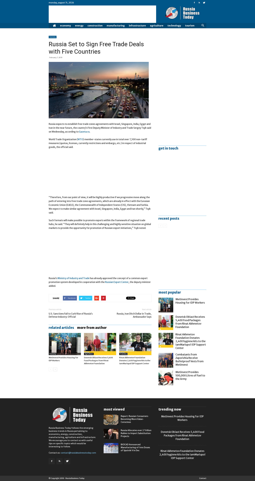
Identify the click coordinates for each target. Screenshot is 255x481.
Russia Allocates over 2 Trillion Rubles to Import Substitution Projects (136, 433)
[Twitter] (204, 2)
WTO (80, 139)
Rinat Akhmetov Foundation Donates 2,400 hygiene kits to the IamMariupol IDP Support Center (134, 360)
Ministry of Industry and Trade (73, 278)
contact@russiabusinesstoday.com (78, 452)
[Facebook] (194, 2)
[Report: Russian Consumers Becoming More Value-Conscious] (111, 420)
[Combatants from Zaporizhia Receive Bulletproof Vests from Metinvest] (165, 360)
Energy (79, 25)
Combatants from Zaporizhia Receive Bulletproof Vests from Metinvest (189, 359)
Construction (95, 25)
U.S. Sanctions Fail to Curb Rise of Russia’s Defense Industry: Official (71, 315)
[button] (202, 25)
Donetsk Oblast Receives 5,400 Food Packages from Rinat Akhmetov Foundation (98, 360)
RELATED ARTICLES (61, 327)
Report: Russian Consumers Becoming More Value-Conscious (134, 419)
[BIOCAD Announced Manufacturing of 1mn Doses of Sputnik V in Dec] (111, 448)
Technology (174, 25)
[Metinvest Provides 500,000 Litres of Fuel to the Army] (165, 377)
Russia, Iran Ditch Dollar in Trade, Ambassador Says (134, 315)
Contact (202, 478)
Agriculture (156, 25)
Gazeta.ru (84, 131)
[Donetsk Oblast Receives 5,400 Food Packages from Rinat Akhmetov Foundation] (100, 344)
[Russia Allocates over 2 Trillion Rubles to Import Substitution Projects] (111, 434)
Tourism (189, 25)
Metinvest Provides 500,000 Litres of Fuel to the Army (190, 375)
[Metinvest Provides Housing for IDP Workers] (65, 344)
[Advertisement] (100, 173)
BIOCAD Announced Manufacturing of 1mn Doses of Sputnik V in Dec (135, 447)
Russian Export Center (117, 282)
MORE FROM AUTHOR (92, 327)
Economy (65, 25)
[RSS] (199, 2)
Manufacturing (116, 25)
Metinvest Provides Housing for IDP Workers (190, 301)
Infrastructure (137, 25)
